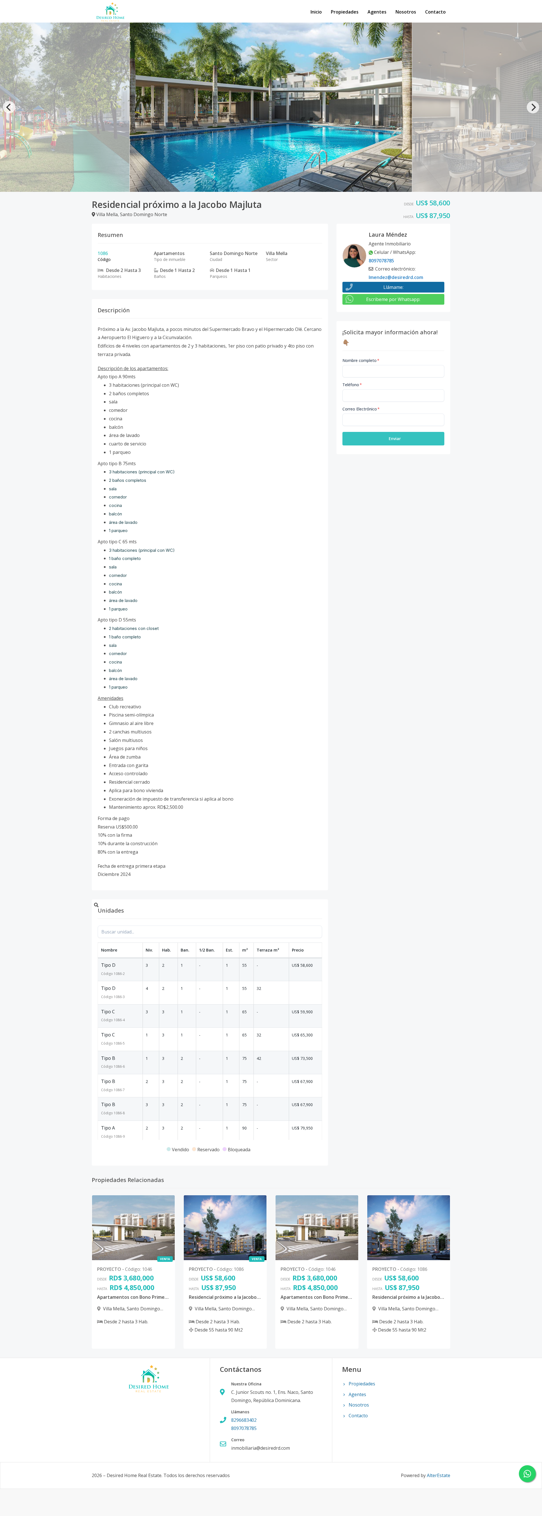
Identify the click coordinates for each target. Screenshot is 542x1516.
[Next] (533, 107)
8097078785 (381, 261)
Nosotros (405, 12)
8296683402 (244, 1420)
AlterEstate (438, 1475)
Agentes (377, 12)
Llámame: (393, 287)
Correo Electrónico (361, 409)
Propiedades (345, 12)
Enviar (395, 438)
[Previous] (9, 107)
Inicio (316, 12)
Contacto (435, 12)
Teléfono (352, 384)
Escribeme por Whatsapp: (393, 299)
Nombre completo (360, 360)
